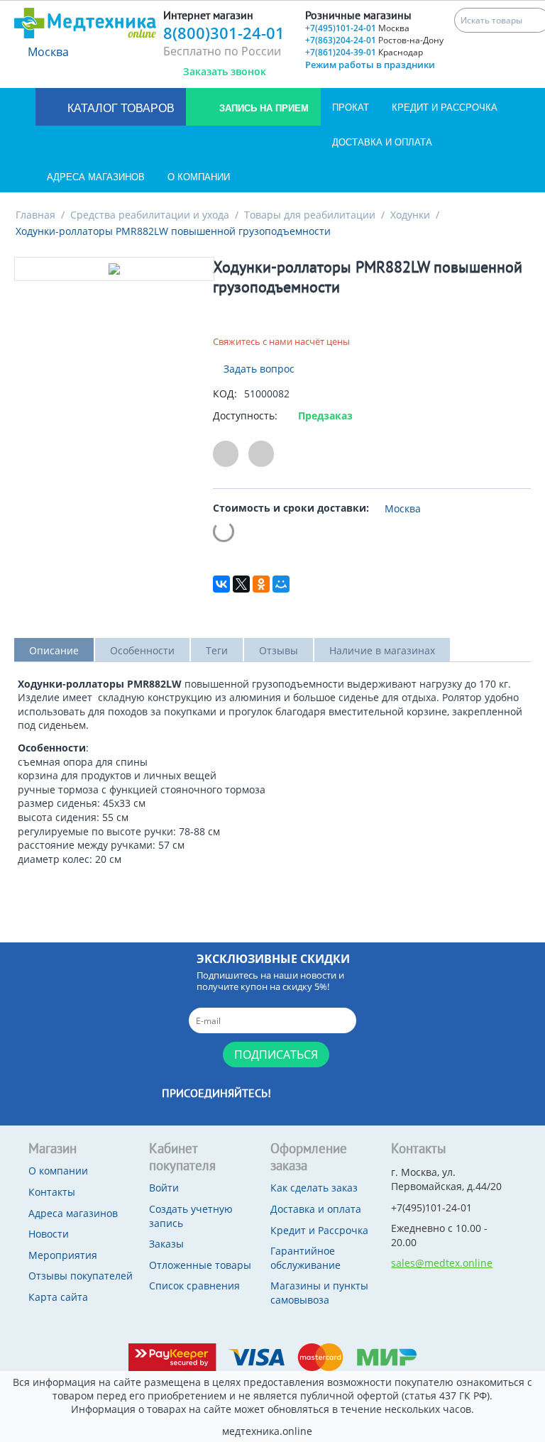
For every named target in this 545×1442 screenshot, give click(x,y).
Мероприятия (62, 1255)
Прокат (350, 107)
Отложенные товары (200, 1265)
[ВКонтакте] (221, 584)
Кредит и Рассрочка (444, 107)
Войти (164, 1187)
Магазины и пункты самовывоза (319, 1292)
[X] (241, 584)
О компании (198, 177)
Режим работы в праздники (370, 64)
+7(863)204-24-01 (374, 40)
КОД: (225, 393)
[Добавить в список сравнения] (261, 454)
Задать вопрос (257, 368)
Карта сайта (58, 1297)
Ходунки (410, 214)
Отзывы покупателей (80, 1275)
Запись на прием (262, 108)
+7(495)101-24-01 (357, 28)
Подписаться (276, 1054)
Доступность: (245, 415)
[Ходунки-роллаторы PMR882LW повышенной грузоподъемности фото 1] (114, 269)
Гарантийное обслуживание (305, 1258)
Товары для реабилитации (309, 214)
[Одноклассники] (261, 584)
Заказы (166, 1243)
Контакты (51, 1192)
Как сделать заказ (314, 1187)
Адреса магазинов (96, 177)
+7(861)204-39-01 (364, 52)
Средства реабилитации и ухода (149, 214)
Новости (48, 1233)
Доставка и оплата (382, 142)
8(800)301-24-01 (224, 32)
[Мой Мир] (281, 584)
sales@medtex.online (441, 1263)
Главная (35, 214)
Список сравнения (194, 1285)
